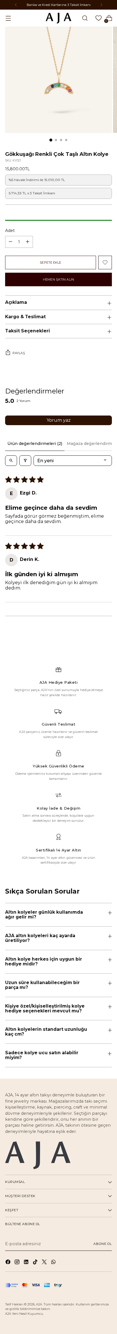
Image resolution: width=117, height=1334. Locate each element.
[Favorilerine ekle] (105, 262)
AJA (39, 1304)
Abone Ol (102, 1244)
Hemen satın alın (58, 279)
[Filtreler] (25, 460)
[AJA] (58, 18)
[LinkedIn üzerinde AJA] (26, 1262)
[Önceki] (16, 5)
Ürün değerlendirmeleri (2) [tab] (34, 443)
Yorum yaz (59, 420)
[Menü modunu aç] (8, 18)
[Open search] (11, 460)
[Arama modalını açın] (85, 18)
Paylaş (18, 353)
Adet (10, 230)
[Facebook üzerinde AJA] (8, 1262)
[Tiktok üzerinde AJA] (35, 1262)
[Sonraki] (101, 5)
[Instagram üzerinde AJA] (17, 1262)
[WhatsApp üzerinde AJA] (54, 1262)
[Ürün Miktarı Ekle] (27, 242)
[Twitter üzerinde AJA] (44, 1262)
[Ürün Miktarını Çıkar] (10, 242)
